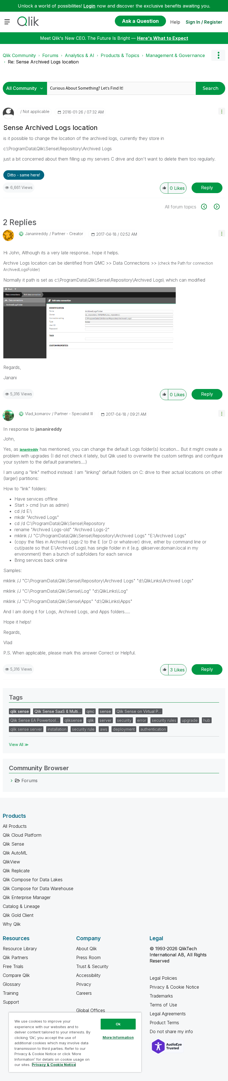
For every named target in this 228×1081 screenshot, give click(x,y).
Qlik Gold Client (18, 915)
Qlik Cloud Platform (22, 835)
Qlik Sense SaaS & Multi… (57, 711)
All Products (15, 826)
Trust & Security (92, 966)
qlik (91, 720)
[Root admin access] (216, 207)
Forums (50, 55)
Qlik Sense (13, 844)
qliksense (73, 720)
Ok (118, 1024)
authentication (153, 729)
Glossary (12, 984)
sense (105, 711)
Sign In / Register (204, 22)
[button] (221, 111)
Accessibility (88, 975)
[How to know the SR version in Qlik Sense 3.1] (207, 207)
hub (206, 720)
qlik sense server (26, 729)
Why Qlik (12, 924)
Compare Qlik (16, 975)
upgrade (190, 720)
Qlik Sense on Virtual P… (139, 711)
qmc (90, 711)
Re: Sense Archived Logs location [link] (43, 62)
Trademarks (161, 996)
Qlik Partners (15, 957)
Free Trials (13, 966)
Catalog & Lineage (21, 906)
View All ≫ (19, 744)
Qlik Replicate (16, 870)
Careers (84, 993)
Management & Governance (175, 55)
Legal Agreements (168, 1013)
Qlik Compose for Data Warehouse (38, 888)
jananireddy (29, 449)
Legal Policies (163, 978)
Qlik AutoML (15, 853)
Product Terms (164, 1022)
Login (89, 6)
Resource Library (20, 948)
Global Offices (90, 1010)
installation (57, 729)
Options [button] (218, 55)
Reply (207, 187)
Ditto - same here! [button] (24, 175)
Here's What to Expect (162, 38)
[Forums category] (11, 780)
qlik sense (19, 711)
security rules (164, 720)
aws (103, 729)
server (105, 720)
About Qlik (86, 948)
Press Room (88, 957)
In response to (32, 429)
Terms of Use (163, 1005)
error (141, 720)
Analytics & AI (79, 55)
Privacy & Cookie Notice (174, 987)
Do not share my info (172, 1031)
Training (10, 993)
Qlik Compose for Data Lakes (33, 879)
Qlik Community (19, 55)
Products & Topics (120, 55)
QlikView (11, 862)
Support (11, 1002)
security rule (83, 729)
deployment (124, 729)
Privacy (83, 984)
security (124, 720)
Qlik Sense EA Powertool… (34, 720)
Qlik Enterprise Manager (27, 897)
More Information (118, 1037)
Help (175, 22)
